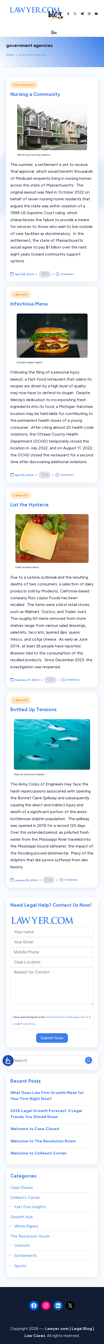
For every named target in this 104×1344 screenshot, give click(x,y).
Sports (20, 1265)
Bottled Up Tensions (33, 709)
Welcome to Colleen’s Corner (38, 1153)
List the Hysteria (29, 505)
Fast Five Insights (30, 1206)
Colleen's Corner (25, 1197)
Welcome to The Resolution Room (43, 1141)
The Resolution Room (30, 1236)
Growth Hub (21, 1216)
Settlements (24, 85)
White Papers (26, 1226)
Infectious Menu (29, 304)
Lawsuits (20, 294)
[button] (88, 1060)
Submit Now (52, 1037)
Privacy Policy (28, 1023)
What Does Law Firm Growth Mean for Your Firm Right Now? (47, 1095)
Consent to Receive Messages (62, 1017)
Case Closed (21, 1187)
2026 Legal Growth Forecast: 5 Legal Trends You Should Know (46, 1113)
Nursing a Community (35, 94)
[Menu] (53, 32)
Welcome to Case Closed (34, 1128)
